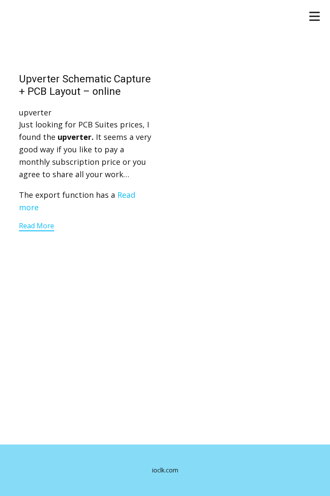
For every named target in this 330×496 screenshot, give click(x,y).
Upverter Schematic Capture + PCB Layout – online (85, 85)
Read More (36, 225)
